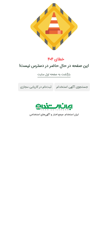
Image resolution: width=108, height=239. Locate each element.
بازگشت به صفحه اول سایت (54, 74)
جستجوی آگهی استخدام (72, 87)
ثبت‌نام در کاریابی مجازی (35, 87)
